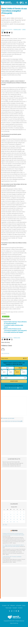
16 (14, 516)
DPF (8, 605)
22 (10, 519)
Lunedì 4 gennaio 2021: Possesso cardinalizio (12, 556)
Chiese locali (17, 337)
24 (17, 519)
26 (23, 519)
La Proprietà (18, 605)
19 (23, 516)
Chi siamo (4, 605)
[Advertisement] (14, 407)
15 (10, 516)
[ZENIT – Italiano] (8, 2)
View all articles (5, 353)
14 (7, 516)
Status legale (9, 607)
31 (17, 521)
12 (23, 514)
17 (17, 516)
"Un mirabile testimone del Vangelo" (13, 332)
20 (4, 519)
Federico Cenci (17, 29)
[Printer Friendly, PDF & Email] (5, 316)
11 (20, 514)
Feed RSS (14, 530)
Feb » (6, 524)
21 (7, 519)
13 (4, 516)
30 (14, 521)
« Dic (3, 524)
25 (20, 519)
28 (7, 521)
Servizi (23, 605)
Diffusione (12, 605)
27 (4, 521)
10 (17, 514)
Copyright (14, 607)
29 (10, 521)
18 (20, 516)
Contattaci (20, 607)
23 (14, 519)
